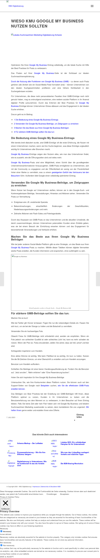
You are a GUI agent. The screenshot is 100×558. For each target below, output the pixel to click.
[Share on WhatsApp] (77, 420)
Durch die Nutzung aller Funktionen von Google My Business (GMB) (40, 81)
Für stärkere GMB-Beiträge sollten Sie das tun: (34, 131)
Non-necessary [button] (5, 542)
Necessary (7, 531)
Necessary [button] (4, 528)
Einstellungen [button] (52, 494)
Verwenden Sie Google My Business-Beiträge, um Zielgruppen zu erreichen (46, 123)
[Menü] (92, 5)
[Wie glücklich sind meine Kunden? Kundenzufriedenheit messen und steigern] (98, 279)
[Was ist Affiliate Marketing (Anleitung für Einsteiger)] (2, 279)
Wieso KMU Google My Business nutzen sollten (47, 23)
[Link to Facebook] (91, 486)
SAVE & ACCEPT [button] (7, 556)
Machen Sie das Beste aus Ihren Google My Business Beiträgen (41, 127)
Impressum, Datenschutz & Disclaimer (45, 486)
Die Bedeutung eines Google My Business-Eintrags (36, 119)
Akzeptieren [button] (64, 494)
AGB (58, 486)
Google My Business (38, 65)
